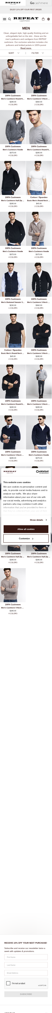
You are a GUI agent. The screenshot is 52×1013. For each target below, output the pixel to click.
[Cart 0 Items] (43, 19)
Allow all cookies (26, 529)
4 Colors (13, 105)
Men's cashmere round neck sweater (13, 99)
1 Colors (13, 308)
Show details (36, 520)
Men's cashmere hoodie (13, 150)
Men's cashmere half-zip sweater (13, 201)
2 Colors (39, 105)
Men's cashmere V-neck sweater (39, 353)
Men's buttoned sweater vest (13, 302)
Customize (24, 538)
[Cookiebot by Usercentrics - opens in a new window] (37, 472)
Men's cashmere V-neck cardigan (39, 99)
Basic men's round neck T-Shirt (39, 201)
